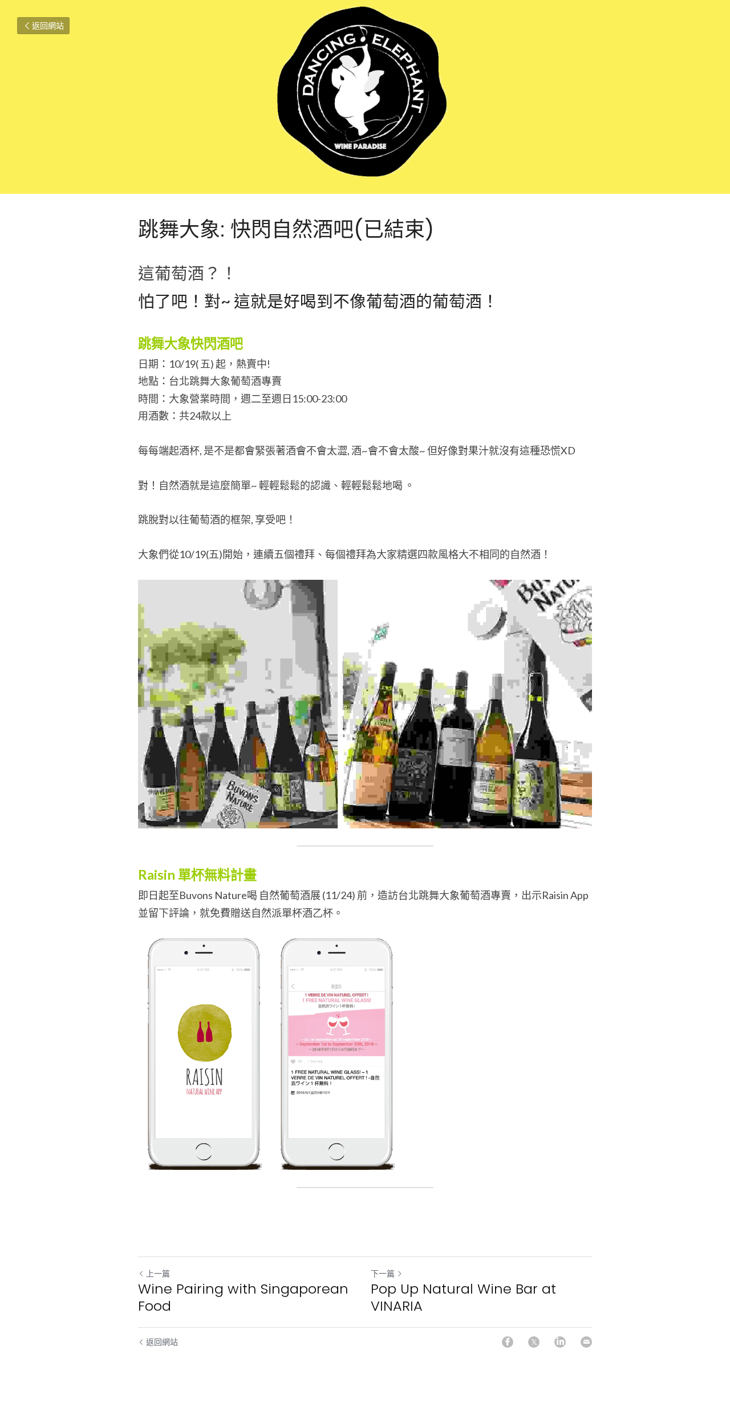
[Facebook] (507, 1342)
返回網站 (48, 25)
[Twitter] (534, 1342)
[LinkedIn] (560, 1342)
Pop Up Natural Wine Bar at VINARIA (463, 1297)
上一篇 (158, 1273)
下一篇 (383, 1273)
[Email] (586, 1342)
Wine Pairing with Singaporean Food (243, 1297)
